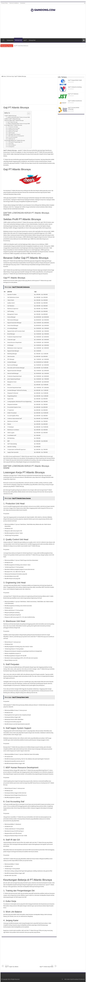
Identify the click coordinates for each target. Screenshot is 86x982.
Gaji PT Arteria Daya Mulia (46, 966)
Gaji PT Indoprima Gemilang (75, 87)
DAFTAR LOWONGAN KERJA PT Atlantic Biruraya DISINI (19, 117)
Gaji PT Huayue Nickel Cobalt (75, 80)
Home (3, 40)
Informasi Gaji (18, 40)
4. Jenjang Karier (11, 146)
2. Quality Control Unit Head (13, 128)
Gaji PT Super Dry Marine (11, 966)
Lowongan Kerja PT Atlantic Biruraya (13, 125)
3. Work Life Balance (12, 145)
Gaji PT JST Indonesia (73, 93)
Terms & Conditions (14, 3)
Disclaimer (22, 3)
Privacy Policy (4, 3)
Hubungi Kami (32, 40)
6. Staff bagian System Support (14, 134)
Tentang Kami (10, 40)
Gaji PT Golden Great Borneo (75, 100)
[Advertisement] (43, 25)
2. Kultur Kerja (10, 143)
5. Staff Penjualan (11, 132)
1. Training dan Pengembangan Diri (15, 142)
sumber (38, 253)
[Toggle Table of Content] (28, 113)
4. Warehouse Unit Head (13, 131)
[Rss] (84, 3)
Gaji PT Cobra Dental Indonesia (21, 45)
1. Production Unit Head (13, 126)
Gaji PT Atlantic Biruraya (10, 115)
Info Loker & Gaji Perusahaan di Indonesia (74, 979)
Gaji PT (25, 40)
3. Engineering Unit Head (13, 129)
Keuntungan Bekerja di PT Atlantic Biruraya (15, 140)
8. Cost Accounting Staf (12, 137)
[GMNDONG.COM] (43, 10)
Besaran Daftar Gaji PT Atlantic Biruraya (14, 120)
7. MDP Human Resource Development (16, 135)
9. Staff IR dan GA (11, 138)
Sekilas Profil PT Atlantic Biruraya (12, 118)
